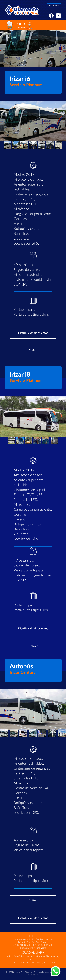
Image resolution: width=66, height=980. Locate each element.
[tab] (7, 145)
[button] (58, 25)
